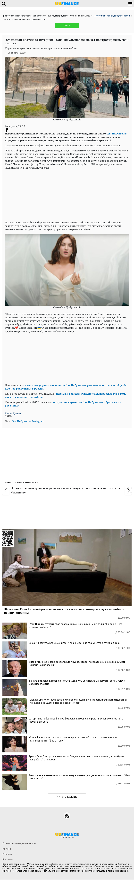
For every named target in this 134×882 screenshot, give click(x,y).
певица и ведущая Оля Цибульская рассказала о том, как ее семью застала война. (65, 395)
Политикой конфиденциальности (112, 16)
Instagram (38, 421)
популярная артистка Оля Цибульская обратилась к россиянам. (63, 403)
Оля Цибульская (117, 133)
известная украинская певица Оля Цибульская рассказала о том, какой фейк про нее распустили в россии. (66, 386)
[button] (5, 490)
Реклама (6, 849)
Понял (67, 25)
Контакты (7, 859)
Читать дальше (67, 796)
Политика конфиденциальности (19, 843)
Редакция (7, 854)
